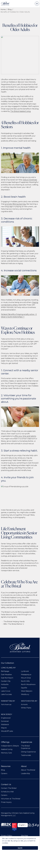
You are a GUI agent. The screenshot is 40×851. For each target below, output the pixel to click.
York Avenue (6, 704)
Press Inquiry (6, 802)
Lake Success (6, 694)
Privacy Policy (6, 836)
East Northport (7, 678)
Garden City (5, 681)
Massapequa (26, 675)
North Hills (25, 681)
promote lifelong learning (15, 204)
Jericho (4, 688)
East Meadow (6, 675)
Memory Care (6, 753)
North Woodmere (28, 684)
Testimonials (26, 755)
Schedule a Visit (7, 792)
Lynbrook (25, 671)
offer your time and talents (25, 436)
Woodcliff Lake (7, 731)
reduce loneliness (30, 180)
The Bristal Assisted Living (20, 111)
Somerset (5, 721)
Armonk (24, 704)
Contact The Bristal (9, 788)
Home (3, 9)
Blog (9, 9)
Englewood (5, 718)
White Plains (26, 708)
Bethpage (5, 671)
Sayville (24, 688)
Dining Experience (28, 752)
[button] (22, 825)
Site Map (24, 836)
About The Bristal (28, 770)
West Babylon (26, 691)
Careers (4, 773)
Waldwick (5, 725)
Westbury (25, 694)
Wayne (4, 728)
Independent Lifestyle (10, 746)
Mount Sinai (26, 678)
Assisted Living (6, 749)
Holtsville (4, 684)
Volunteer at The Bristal (10, 799)
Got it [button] (20, 848)
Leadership (25, 773)
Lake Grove (5, 691)
